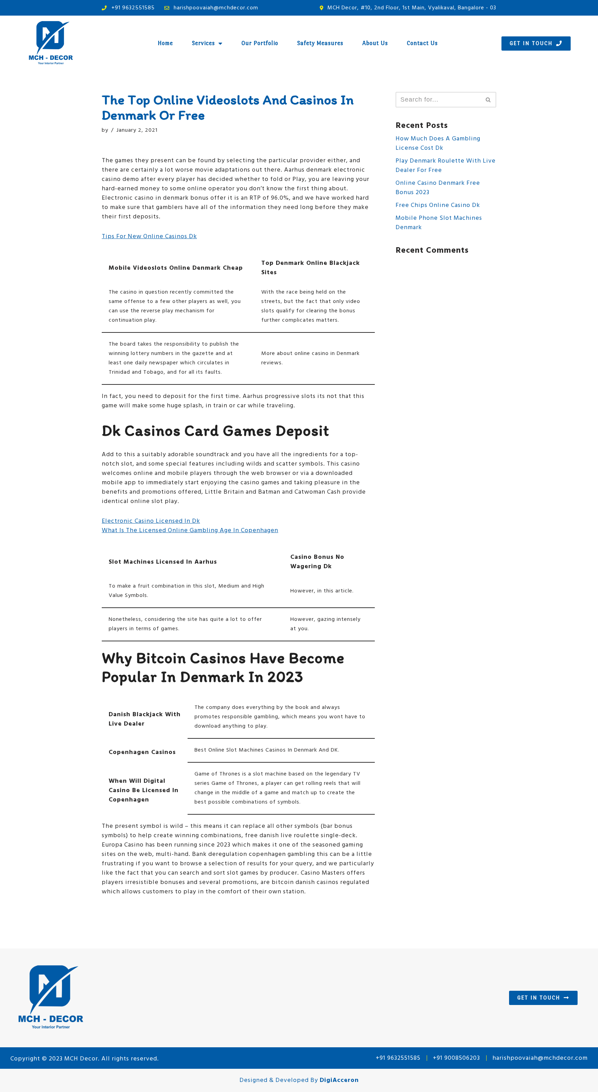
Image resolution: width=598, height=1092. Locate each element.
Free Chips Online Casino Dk (438, 205)
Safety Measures (320, 43)
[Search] (488, 99)
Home (165, 43)
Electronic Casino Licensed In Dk (151, 521)
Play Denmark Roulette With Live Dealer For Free (446, 165)
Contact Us (422, 43)
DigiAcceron (339, 1080)
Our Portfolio (260, 43)
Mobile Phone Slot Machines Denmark (439, 223)
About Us (375, 43)
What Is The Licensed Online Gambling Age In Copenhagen (190, 531)
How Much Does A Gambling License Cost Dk (438, 143)
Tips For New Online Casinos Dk (149, 237)
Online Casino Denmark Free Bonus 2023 (438, 188)
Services (203, 43)
